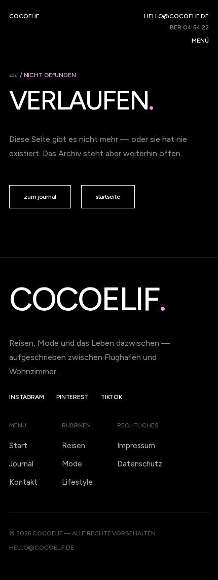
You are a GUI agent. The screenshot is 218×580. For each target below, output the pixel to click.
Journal (21, 463)
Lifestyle (77, 482)
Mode (72, 463)
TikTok (111, 397)
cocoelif (24, 16)
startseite (108, 196)
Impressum (136, 445)
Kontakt (23, 482)
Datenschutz (139, 463)
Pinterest (72, 397)
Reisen (73, 445)
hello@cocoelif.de (176, 16)
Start (18, 445)
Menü (200, 40)
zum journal (40, 196)
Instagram (26, 397)
